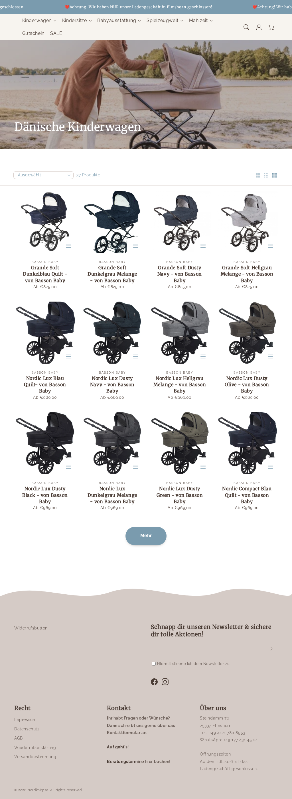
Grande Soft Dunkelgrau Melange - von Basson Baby (112, 274)
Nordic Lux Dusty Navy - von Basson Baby (112, 384)
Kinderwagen (37, 20)
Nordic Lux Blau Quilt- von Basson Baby (45, 384)
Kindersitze (74, 20)
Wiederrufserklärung (35, 747)
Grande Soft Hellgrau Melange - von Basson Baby (247, 274)
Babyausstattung (116, 20)
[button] (246, 27)
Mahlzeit (198, 20)
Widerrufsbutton (31, 628)
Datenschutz (27, 729)
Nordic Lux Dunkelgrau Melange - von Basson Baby (112, 495)
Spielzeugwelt (163, 20)
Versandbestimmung (35, 756)
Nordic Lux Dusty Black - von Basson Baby (45, 495)
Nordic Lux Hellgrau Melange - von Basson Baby (179, 384)
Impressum (25, 719)
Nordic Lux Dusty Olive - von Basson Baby (247, 384)
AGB (18, 738)
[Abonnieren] (271, 648)
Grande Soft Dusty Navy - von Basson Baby (179, 274)
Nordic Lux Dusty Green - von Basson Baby (180, 495)
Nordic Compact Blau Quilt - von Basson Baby (246, 495)
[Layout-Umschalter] (257, 175)
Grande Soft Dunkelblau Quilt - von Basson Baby (45, 274)
